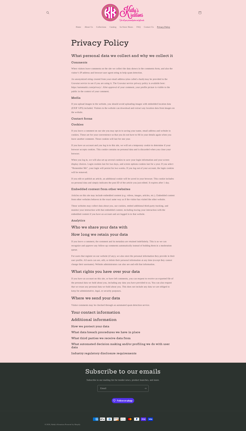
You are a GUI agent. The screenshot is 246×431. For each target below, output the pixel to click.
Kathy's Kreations (58, 424)
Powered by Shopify (72, 424)
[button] (48, 13)
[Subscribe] (145, 388)
